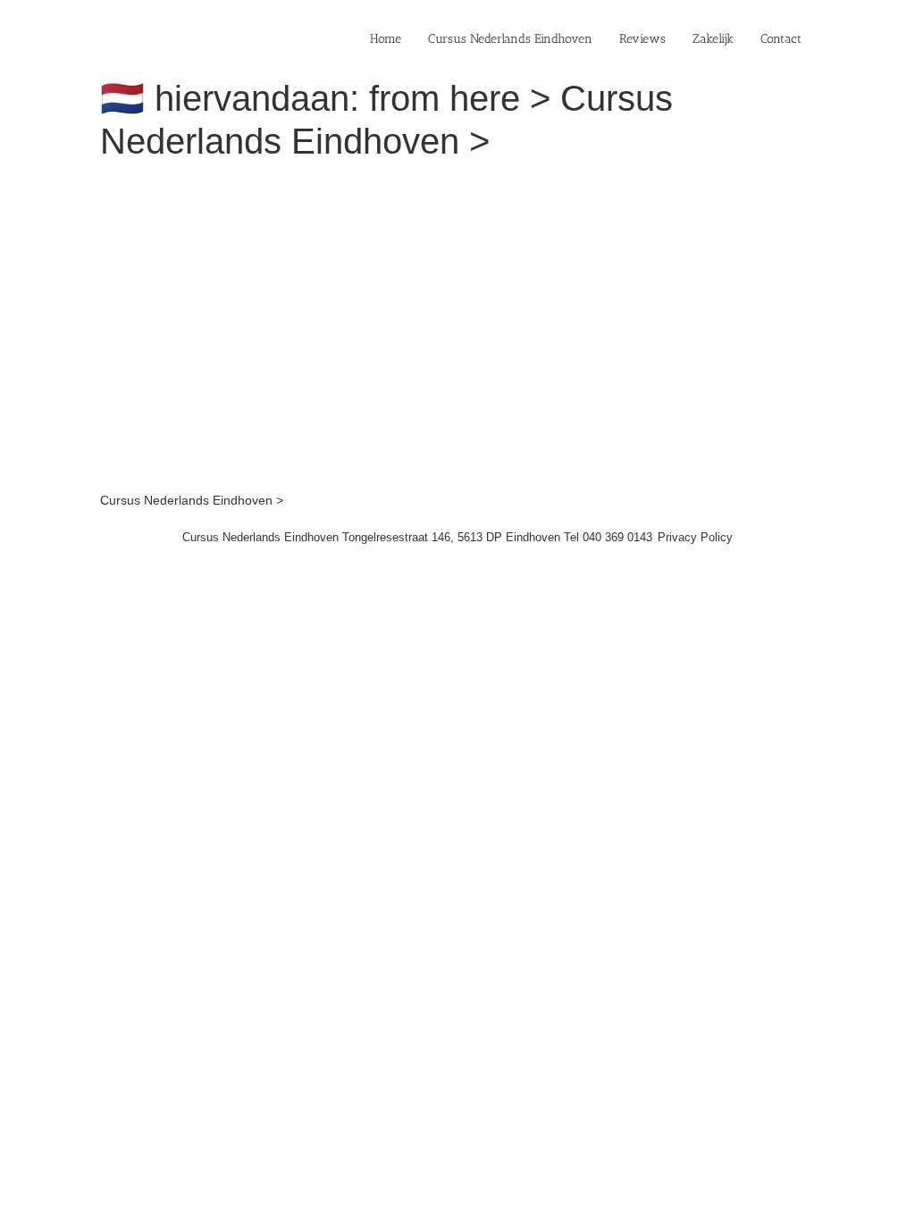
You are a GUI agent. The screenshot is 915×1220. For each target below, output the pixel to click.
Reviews (642, 38)
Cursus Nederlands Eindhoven (510, 38)
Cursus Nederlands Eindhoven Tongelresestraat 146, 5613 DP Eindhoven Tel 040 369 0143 (417, 537)
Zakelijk (713, 38)
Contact (781, 38)
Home (385, 38)
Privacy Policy (695, 537)
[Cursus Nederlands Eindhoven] (346, 186)
